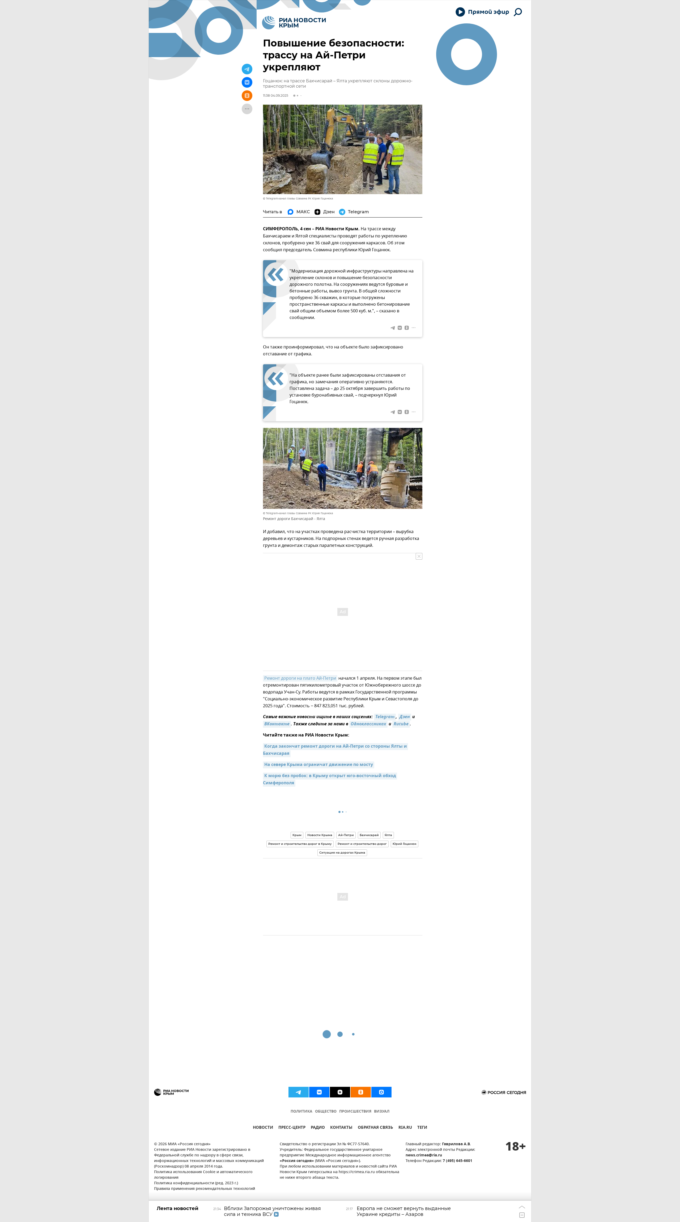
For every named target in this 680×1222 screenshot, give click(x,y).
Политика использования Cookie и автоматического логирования (203, 1175)
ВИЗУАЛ (381, 1112)
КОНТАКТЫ (341, 1128)
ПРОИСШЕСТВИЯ (355, 1112)
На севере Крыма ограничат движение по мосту (318, 764)
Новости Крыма (319, 835)
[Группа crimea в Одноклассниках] (361, 1092)
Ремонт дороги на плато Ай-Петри (300, 678)
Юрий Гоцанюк (404, 844)
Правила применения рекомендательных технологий (204, 1189)
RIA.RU (405, 1128)
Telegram (384, 717)
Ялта (388, 835)
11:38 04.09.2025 (275, 95)
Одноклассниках (368, 724)
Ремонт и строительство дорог (362, 844)
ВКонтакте (277, 724)
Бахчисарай (369, 835)
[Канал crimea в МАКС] (381, 1092)
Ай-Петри (346, 835)
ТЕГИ (422, 1128)
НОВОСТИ (263, 1128)
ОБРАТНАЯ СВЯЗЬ (375, 1128)
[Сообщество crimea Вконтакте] (319, 1092)
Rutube (401, 724)
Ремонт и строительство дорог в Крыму (300, 844)
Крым (296, 835)
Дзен (405, 717)
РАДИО (318, 1128)
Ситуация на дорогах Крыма (342, 852)
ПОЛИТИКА (301, 1112)
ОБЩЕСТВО (326, 1112)
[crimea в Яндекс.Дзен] (340, 1092)
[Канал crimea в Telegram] (298, 1092)
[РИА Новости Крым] (294, 23)
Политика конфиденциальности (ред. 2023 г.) (196, 1183)
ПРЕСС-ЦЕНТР (291, 1128)
